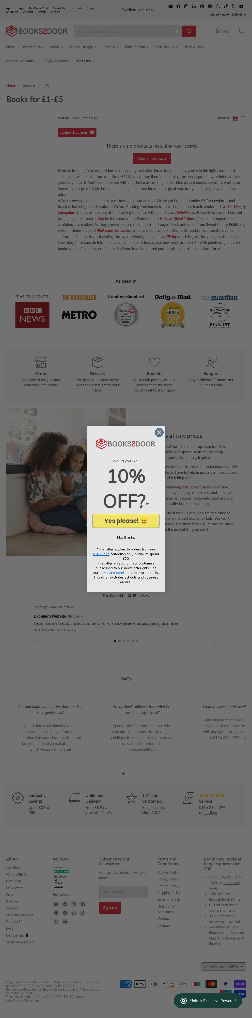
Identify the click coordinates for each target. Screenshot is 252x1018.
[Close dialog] (159, 432)
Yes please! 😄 (126, 521)
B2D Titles (101, 554)
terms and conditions (115, 572)
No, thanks (126, 537)
